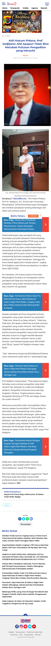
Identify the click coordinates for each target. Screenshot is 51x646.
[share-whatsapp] (27, 518)
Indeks (26, 8)
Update (34, 216)
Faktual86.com (19, 198)
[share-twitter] (23, 518)
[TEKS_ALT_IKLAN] (25, 21)
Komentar (26, 524)
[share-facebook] (19, 518)
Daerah (44, 8)
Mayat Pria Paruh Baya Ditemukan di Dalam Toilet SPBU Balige (24, 495)
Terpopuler (15, 8)
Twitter (31, 629)
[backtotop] (25, 616)
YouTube (35, 629)
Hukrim (7, 505)
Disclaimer (14, 635)
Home (4, 8)
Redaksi (11, 632)
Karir (21, 635)
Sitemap (38, 635)
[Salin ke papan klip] (31, 518)
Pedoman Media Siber (35, 632)
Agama (34, 8)
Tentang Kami (21, 632)
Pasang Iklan (28, 635)
